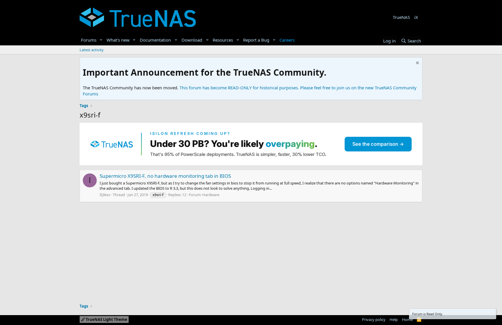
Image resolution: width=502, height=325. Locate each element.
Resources (223, 40)
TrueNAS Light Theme (106, 319)
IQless (105, 194)
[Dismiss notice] (416, 64)
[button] (101, 40)
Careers (287, 40)
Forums (88, 40)
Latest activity (92, 49)
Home (407, 319)
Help (394, 319)
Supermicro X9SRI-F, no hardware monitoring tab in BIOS (165, 176)
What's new (118, 40)
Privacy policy (374, 319)
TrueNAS (401, 17)
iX (416, 17)
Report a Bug (256, 40)
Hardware (210, 194)
